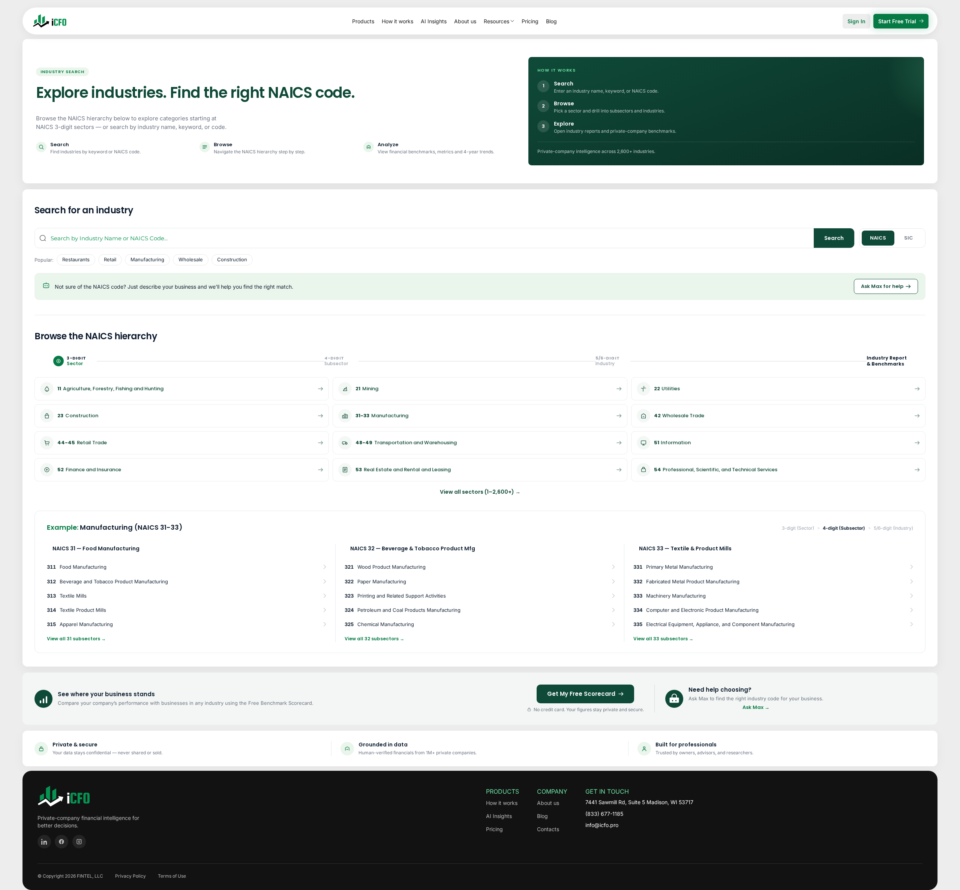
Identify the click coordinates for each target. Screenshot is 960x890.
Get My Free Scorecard (581, 694)
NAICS (878, 237)
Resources (496, 21)
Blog (551, 21)
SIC (908, 237)
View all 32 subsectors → (374, 638)
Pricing (530, 21)
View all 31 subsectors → (76, 638)
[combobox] (432, 238)
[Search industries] (43, 238)
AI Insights (434, 21)
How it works (397, 21)
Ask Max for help (882, 286)
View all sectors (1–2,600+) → (480, 492)
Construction (232, 259)
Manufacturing (147, 259)
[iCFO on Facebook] (61, 841)
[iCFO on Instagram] (79, 841)
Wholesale (190, 259)
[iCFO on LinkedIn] (44, 841)
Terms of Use (172, 876)
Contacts (548, 829)
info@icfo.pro (601, 825)
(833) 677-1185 (604, 814)
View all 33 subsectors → (663, 638)
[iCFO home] (49, 21)
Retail (110, 259)
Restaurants (76, 259)
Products (363, 21)
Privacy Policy (130, 876)
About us (465, 21)
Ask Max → (756, 707)
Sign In (857, 21)
